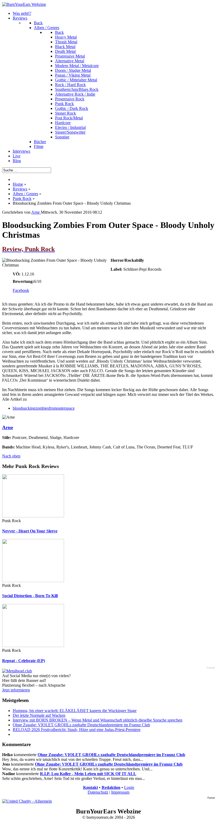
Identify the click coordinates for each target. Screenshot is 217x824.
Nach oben (11, 456)
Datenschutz (98, 792)
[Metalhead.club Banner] (17, 671)
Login (129, 787)
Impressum (120, 792)
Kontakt (90, 787)
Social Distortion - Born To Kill (30, 595)
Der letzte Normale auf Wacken (39, 715)
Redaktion (111, 787)
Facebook (21, 290)
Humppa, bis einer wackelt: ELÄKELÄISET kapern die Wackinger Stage (75, 710)
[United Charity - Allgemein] (27, 801)
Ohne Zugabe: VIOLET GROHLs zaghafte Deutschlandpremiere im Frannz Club (81, 725)
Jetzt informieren (16, 690)
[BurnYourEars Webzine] (24, 4)
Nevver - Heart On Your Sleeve (29, 531)
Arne (7, 427)
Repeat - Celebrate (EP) (23, 660)
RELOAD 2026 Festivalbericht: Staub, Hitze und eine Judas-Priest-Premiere (77, 729)
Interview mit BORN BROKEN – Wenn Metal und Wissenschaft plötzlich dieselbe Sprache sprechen (97, 720)
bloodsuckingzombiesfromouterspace (44, 408)
